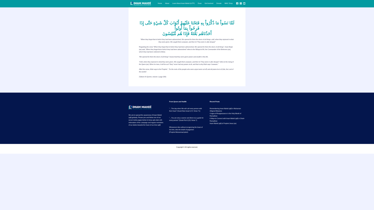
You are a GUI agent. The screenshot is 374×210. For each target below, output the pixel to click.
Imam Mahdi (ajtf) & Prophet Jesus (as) (223, 123)
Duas (200, 3)
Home (160, 3)
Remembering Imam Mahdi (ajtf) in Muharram (225, 108)
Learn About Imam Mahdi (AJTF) (183, 3)
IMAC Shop (229, 3)
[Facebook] (237, 3)
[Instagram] (241, 3)
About (167, 3)
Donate (218, 3)
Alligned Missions (216, 111)
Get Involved (209, 3)
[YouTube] (244, 3)
